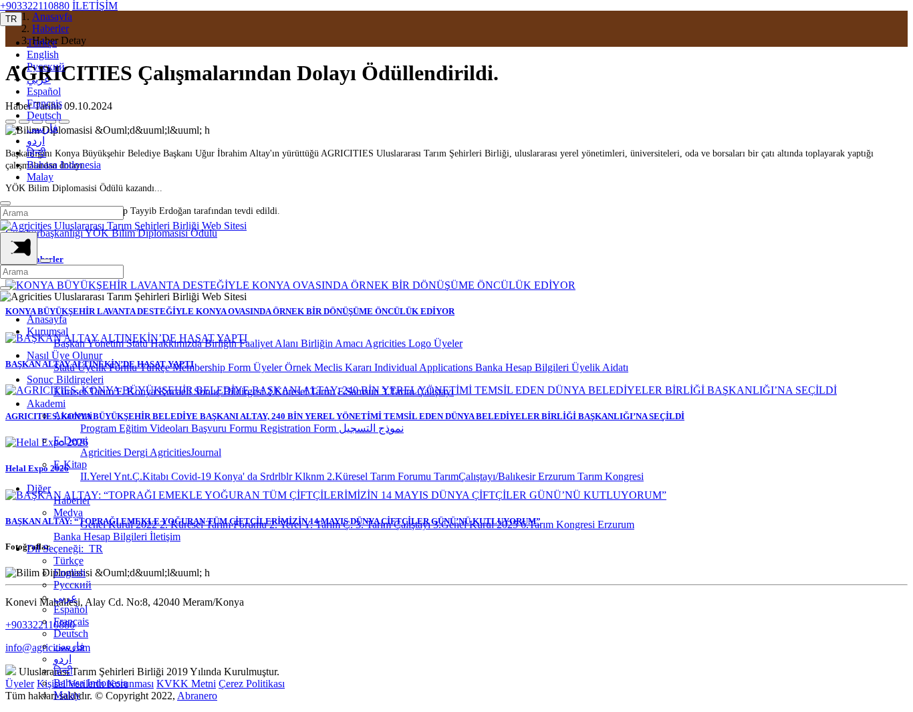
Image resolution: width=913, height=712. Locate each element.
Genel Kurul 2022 (120, 524)
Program (99, 428)
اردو (36, 140)
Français (44, 103)
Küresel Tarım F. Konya (105, 391)
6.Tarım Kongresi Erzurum (577, 524)
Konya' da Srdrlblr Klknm (270, 476)
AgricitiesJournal (185, 452)
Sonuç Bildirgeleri (65, 379)
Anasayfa (47, 319)
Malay (40, 177)
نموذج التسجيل (371, 428)
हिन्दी (36, 152)
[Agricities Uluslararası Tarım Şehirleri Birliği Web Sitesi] (123, 225)
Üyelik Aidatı (599, 367)
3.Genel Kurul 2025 (477, 524)
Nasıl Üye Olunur (64, 355)
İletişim (165, 536)
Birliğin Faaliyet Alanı (253, 343)
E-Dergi (70, 440)
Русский (46, 66)
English (43, 54)
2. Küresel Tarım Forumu (214, 524)
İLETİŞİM (95, 5)
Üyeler (448, 343)
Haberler (71, 500)
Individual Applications (424, 367)
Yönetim (106, 343)
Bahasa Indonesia (64, 164)
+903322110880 (35, 5)
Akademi (46, 403)
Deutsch (44, 115)
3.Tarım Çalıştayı (418, 391)
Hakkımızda (177, 343)
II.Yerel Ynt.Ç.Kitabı (125, 476)
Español (44, 91)
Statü (138, 343)
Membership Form (212, 367)
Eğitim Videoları (155, 428)
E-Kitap (70, 464)
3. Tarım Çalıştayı (394, 524)
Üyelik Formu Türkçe (125, 367)
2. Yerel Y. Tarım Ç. (312, 524)
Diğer (39, 488)
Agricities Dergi (115, 452)
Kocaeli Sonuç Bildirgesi (212, 391)
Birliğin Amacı (333, 343)
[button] (11, 19)
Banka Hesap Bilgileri (523, 367)
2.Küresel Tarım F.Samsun (324, 391)
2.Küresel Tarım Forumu (380, 476)
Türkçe (42, 42)
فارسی (42, 128)
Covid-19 (192, 476)
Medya (68, 512)
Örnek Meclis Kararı (329, 367)
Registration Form (299, 428)
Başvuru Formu (225, 428)
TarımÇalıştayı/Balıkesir (486, 476)
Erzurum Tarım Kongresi (591, 476)
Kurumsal (47, 331)
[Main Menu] (18, 248)
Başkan (70, 343)
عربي (39, 79)
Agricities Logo (399, 343)
